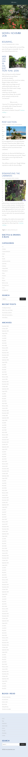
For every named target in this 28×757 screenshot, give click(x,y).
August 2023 (4, 333)
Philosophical (18, 124)
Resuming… (7, 42)
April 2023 (4, 343)
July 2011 (4, 683)
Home (3, 718)
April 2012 (4, 661)
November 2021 (5, 384)
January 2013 (5, 640)
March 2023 (4, 345)
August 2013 (4, 623)
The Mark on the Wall (6, 709)
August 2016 (4, 536)
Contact (3, 735)
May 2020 (4, 427)
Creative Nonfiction (6, 251)
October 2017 (5, 502)
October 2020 (5, 415)
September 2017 (5, 504)
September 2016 (5, 533)
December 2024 (5, 326)
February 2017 (5, 521)
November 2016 (5, 529)
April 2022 (4, 372)
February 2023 (5, 347)
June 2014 (4, 599)
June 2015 (4, 570)
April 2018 (4, 488)
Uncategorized (5, 290)
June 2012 (4, 657)
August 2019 (4, 449)
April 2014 (4, 603)
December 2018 (5, 468)
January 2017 (5, 524)
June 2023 (4, 338)
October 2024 (5, 328)
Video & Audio (4, 726)
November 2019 (5, 442)
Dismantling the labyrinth (11, 174)
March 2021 (4, 403)
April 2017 (4, 516)
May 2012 (4, 659)
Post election (9, 122)
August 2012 (4, 652)
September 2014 (5, 591)
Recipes (3, 280)
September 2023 (5, 331)
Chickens (4, 249)
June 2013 (4, 628)
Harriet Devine (5, 699)
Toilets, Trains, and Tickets (7, 310)
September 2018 (5, 475)
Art (2, 246)
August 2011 (4, 681)
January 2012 (5, 669)
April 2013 (4, 632)
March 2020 (4, 432)
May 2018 (4, 485)
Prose (3, 278)
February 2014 (5, 608)
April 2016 (4, 545)
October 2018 (5, 473)
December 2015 (5, 555)
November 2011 (5, 673)
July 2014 (4, 596)
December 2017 (5, 497)
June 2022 (4, 367)
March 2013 (4, 635)
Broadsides (4, 733)
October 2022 (5, 357)
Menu (14, 2)
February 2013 (5, 637)
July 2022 (4, 364)
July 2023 (4, 335)
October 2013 (5, 618)
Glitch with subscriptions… (7, 315)
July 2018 (4, 480)
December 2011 (5, 671)
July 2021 (4, 393)
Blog (3, 721)
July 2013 (4, 625)
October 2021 (5, 386)
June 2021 (4, 396)
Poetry (17, 44)
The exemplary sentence (7, 312)
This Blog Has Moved (6, 307)
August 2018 (4, 478)
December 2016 (5, 526)
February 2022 (5, 376)
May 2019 (4, 456)
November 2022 (5, 355)
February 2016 (5, 550)
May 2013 (4, 630)
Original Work (5, 268)
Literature (4, 266)
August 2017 (4, 507)
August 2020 (4, 420)
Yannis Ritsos (4, 317)
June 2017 (4, 512)
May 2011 (4, 688)
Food (3, 256)
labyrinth (13, 229)
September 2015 (5, 562)
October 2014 (5, 589)
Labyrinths (4, 263)
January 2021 (5, 408)
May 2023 (4, 340)
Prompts (3, 730)
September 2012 (5, 649)
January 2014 (5, 611)
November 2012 (5, 645)
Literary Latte (4, 701)
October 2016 (5, 531)
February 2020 (5, 434)
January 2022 (5, 379)
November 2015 (5, 558)
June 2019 (4, 454)
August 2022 (4, 362)
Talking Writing (5, 706)
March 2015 (4, 577)
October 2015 (5, 560)
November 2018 (5, 471)
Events (3, 253)
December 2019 (5, 439)
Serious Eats (4, 704)
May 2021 (4, 398)
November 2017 (5, 500)
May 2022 (4, 369)
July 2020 (4, 422)
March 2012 (4, 664)
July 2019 (4, 451)
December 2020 (5, 410)
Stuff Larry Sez (5, 282)
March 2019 (4, 461)
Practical (4, 275)
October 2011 (5, 676)
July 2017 (4, 509)
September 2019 (5, 446)
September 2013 (5, 620)
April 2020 (4, 430)
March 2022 (4, 374)
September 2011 (5, 678)
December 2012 (5, 642)
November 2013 (5, 616)
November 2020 (5, 413)
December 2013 (5, 613)
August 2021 (4, 391)
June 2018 (4, 483)
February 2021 (5, 405)
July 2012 (4, 654)
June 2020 (4, 425)
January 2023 (5, 350)
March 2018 (4, 490)
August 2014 (4, 594)
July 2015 (4, 567)
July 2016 (4, 538)
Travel (3, 287)
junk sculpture (8, 229)
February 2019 (5, 463)
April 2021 (4, 401)
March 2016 (4, 548)
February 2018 (5, 492)
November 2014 (5, 587)
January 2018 (5, 495)
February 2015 (5, 579)
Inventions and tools (6, 261)
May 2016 (4, 543)
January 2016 (5, 553)
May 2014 (4, 601)
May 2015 (4, 572)
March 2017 (4, 519)
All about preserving (6, 697)
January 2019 (5, 466)
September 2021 (5, 388)
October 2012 (5, 647)
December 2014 (5, 584)
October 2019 (5, 444)
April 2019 (4, 459)
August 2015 (4, 565)
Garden (17, 178)
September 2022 (5, 359)
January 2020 (5, 437)
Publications (4, 723)
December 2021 (5, 381)
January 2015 (5, 582)
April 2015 (4, 574)
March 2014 (4, 606)
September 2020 (5, 417)
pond (16, 229)
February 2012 (5, 666)
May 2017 (4, 514)
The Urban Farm (5, 285)
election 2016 (7, 117)
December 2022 (5, 352)
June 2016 (4, 541)
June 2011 (4, 686)
